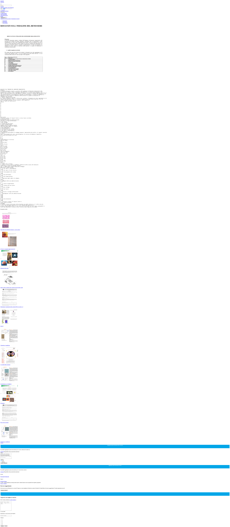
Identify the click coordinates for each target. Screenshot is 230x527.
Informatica (5, 21)
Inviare (6, 525)
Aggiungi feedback (4, 490)
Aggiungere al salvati (15, 18)
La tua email (2, 511)
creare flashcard (11, 7)
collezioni (6, 11)
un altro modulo (13, 499)
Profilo (1, 16)
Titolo (1, 452)
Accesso (2, 6)
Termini (5, 483)
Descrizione (4, 455)
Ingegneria (5, 20)
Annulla (2, 525)
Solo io (3, 461)
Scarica (1, 442)
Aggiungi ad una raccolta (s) (5, 18)
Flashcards (2, 11)
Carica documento (4, 7)
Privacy (2, 483)
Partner (5, 481)
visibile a (2, 459)
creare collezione (4, 463)
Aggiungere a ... (3, 17)
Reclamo (2, 481)
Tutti (3, 460)
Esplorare (2, 2)
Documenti (2, 476)
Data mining (5, 22)
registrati (2, 451)
